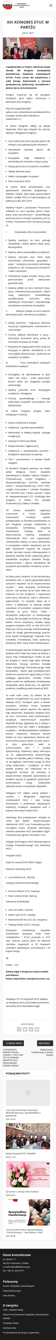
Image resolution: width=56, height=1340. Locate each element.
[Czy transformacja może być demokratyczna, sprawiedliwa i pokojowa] (28, 1093)
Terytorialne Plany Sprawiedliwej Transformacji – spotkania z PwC (24, 1231)
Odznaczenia (9, 1327)
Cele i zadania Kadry (13, 1309)
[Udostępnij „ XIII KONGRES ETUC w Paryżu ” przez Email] (37, 1029)
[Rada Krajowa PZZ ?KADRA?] (28, 1136)
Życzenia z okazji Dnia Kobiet (22, 1191)
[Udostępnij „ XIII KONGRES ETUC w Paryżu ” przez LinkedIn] (31, 1029)
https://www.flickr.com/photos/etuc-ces (28, 978)
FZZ (16, 964)
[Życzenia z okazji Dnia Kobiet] (28, 1174)
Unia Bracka (9, 1295)
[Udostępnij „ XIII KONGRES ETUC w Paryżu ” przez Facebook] (19, 1029)
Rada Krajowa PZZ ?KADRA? (21, 1153)
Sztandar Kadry (11, 1322)
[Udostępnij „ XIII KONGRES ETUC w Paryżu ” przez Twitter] (25, 1029)
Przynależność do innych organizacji (21, 1332)
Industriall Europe (12, 1290)
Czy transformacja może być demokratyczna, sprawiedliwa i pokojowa (23, 1113)
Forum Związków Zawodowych (18, 1285)
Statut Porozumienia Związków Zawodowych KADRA (26, 1316)
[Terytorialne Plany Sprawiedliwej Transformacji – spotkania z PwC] (28, 1212)
